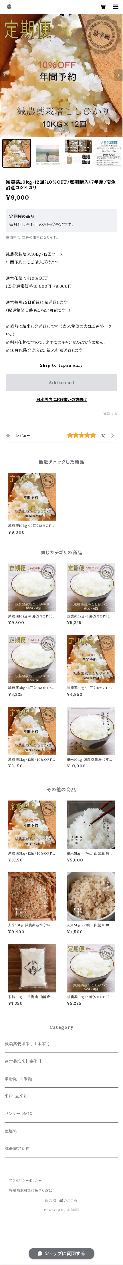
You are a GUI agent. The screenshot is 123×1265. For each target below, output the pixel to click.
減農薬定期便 (17, 1148)
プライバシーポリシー (25, 1180)
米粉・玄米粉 (16, 1096)
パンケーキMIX (18, 1113)
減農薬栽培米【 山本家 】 (27, 1043)
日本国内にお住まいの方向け (61, 399)
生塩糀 (11, 1131)
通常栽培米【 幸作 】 (23, 1061)
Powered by (55, 1210)
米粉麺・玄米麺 (20, 1078)
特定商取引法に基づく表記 (30, 1190)
